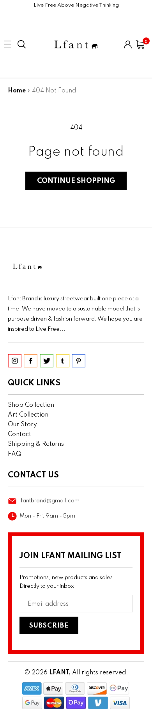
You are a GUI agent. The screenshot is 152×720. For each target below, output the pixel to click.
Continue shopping (76, 180)
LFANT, (60, 673)
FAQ (14, 454)
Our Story (22, 425)
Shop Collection (31, 405)
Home (17, 91)
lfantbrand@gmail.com (49, 501)
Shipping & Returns (36, 444)
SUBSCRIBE (49, 625)
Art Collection (28, 415)
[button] (22, 44)
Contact (19, 434)
